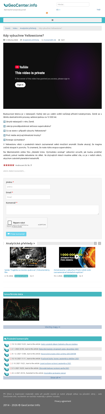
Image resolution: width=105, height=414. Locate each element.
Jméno (10, 182)
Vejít (98, 9)
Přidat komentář (17, 234)
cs (57, 9)
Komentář (11, 202)
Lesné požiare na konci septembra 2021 (55, 363)
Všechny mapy (51, 327)
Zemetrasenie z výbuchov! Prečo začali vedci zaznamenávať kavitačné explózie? (72, 271)
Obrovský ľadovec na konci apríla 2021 (54, 368)
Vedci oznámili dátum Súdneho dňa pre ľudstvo (59, 344)
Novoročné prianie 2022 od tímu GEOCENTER (58, 354)
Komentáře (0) (50, 40)
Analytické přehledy (31, 40)
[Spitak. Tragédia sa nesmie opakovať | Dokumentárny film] (28, 257)
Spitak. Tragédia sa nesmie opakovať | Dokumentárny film (27, 271)
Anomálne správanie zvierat (55, 373)
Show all (55, 377)
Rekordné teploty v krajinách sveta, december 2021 (59, 349)
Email (9, 192)
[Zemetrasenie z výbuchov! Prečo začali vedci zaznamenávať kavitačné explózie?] (77, 257)
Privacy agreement (63, 401)
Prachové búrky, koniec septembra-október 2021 (60, 358)
